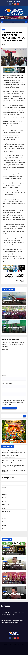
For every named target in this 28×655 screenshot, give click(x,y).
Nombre (4, 375)
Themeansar (14, 645)
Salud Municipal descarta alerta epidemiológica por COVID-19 (13, 565)
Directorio (4, 494)
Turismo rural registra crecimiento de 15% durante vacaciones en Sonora (13, 594)
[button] (23, 22)
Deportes (4, 491)
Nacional (4, 515)
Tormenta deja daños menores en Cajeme (11, 299)
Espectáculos (5, 497)
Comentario (5, 349)
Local (5, 297)
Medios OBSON (6, 511)
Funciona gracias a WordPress (10, 644)
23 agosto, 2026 (8, 552)
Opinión (4, 518)
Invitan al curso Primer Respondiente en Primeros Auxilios (9, 276)
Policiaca (4, 522)
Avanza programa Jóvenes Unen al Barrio (13, 314)
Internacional (5, 504)
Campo (4, 484)
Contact (4, 487)
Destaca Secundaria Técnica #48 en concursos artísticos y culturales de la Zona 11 (19, 278)
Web (3, 391)
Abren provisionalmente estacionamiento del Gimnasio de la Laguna (12, 328)
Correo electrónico (7, 383)
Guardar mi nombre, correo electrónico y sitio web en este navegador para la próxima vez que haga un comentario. (13, 402)
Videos (4, 528)
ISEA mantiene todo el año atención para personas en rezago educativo (13, 580)
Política (4, 525)
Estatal (4, 501)
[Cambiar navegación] (13, 22)
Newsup (21, 644)
